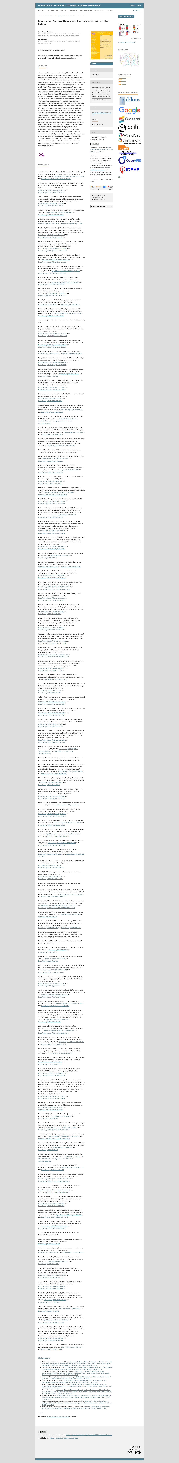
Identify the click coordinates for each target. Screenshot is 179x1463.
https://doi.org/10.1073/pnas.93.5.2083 (50, 1062)
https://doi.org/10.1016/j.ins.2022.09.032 (50, 724)
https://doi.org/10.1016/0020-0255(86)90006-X (62, 843)
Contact (109, 10)
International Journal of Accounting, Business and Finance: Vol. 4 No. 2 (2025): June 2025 (70, 1365)
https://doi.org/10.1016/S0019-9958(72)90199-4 (58, 492)
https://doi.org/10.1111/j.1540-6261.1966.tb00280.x (54, 1190)
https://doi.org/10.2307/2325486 (48, 567)
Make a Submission (126, 16)
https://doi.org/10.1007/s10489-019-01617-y (51, 1286)
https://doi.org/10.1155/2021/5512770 (49, 690)
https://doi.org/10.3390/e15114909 (71, 1347)
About (40, 10)
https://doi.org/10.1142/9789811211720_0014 (52, 641)
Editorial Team (52, 10)
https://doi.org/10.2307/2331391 (69, 374)
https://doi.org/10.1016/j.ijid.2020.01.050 (50, 1338)
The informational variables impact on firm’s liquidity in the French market (88, 1367)
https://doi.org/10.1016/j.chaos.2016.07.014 (51, 501)
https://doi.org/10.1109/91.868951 (69, 1309)
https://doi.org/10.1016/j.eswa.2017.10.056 (51, 190)
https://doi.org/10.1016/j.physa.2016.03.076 (69, 1215)
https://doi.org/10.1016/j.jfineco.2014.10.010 (51, 598)
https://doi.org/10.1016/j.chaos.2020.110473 (51, 1275)
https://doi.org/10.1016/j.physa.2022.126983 (51, 387)
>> (42, 1412)
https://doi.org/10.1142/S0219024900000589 (54, 1226)
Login (139, 5)
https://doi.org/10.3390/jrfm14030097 (51, 611)
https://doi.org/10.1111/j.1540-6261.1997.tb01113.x (61, 834)
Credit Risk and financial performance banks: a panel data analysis (85, 1380)
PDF (94, 64)
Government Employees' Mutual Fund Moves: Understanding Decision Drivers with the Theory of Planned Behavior (73, 1372)
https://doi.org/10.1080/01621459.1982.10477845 (59, 1031)
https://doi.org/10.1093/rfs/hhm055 (71, 410)
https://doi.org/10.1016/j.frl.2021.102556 (50, 203)
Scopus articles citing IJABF (126, 42)
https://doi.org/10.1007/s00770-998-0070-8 (59, 212)
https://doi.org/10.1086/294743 (59, 555)
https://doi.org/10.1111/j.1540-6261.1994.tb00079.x (63, 1136)
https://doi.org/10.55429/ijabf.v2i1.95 (53, 50)
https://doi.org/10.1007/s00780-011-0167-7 (54, 970)
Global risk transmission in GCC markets (89, 1377)
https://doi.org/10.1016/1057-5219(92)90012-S (66, 271)
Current (64, 10)
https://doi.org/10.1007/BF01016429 (49, 1244)
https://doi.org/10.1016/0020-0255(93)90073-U (52, 293)
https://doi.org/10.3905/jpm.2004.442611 (50, 876)
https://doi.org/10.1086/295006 (70, 914)
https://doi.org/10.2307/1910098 (55, 959)
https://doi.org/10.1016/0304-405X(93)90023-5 (52, 575)
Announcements (85, 10)
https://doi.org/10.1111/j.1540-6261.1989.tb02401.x (61, 1127)
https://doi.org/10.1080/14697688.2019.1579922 (69, 176)
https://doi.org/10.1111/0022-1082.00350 (66, 470)
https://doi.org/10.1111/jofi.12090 (48, 224)
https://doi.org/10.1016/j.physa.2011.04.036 (51, 796)
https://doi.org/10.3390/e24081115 (48, 1252)
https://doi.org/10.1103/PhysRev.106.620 (66, 805)
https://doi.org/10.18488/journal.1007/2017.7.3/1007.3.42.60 (58, 905)
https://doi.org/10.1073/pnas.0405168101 (71, 1042)
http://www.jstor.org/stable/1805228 (55, 679)
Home (40, 16)
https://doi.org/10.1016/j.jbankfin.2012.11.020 (56, 260)
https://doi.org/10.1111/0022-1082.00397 (50, 854)
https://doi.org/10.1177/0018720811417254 (51, 740)
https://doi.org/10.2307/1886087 (61, 1116)
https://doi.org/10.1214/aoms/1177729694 (51, 868)
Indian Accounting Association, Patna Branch (64, 1438)
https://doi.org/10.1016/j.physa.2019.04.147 (51, 235)
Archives (73, 10)
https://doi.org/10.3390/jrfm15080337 (71, 894)
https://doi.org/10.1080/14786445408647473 (61, 446)
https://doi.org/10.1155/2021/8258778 (57, 1019)
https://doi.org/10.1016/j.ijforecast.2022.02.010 (52, 333)
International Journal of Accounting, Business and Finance (69, 6)
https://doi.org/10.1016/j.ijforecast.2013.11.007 (52, 248)
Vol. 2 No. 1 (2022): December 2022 (62, 16)
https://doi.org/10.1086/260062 (47, 304)
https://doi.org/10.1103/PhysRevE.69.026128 (67, 823)
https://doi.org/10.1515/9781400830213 (50, 398)
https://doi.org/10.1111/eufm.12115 (74, 432)
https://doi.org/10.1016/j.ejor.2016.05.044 (68, 313)
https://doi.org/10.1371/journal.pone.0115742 (69, 1003)
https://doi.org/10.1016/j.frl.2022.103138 (63, 515)
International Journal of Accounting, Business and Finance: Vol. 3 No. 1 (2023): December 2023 (76, 1374)
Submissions (98, 10)
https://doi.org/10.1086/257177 (57, 950)
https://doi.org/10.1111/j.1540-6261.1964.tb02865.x (54, 1179)
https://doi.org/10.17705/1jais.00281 (55, 1300)
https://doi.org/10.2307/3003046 (62, 1147)
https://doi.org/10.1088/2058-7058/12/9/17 (55, 459)
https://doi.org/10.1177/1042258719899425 (51, 627)
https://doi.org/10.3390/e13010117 (58, 1261)
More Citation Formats (100, 100)
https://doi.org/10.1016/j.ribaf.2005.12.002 (51, 1203)
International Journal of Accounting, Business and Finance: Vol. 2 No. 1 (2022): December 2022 (72, 1369)
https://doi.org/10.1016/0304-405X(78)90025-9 (52, 814)
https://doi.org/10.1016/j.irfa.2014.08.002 (70, 771)
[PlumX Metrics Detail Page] (41, 155)
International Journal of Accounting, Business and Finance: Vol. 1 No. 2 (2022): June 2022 (70, 1382)
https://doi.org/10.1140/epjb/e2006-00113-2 (51, 531)
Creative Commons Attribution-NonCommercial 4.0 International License (101, 149)
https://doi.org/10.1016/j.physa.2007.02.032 (54, 995)
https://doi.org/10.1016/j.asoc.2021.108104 (51, 668)
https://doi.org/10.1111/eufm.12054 (52, 782)
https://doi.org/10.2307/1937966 (48, 928)
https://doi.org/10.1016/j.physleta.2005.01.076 (52, 362)
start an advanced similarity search (58, 1417)
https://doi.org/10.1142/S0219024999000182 (51, 702)
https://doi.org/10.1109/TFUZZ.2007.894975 (51, 1073)
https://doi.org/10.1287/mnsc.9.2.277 (72, 1167)
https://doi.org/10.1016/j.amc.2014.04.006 (55, 1320)
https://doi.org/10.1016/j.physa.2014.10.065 (51, 983)
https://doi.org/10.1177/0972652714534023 (65, 282)
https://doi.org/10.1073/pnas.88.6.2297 (60, 1053)
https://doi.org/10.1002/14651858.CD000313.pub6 (53, 654)
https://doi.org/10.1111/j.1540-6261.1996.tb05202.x (54, 587)
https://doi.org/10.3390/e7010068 (48, 354)
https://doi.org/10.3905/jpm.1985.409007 (50, 1107)
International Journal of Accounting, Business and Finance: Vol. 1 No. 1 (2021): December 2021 (77, 1408)
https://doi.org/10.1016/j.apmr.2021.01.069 (51, 1096)
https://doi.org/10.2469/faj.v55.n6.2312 (50, 481)
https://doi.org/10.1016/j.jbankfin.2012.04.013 (52, 345)
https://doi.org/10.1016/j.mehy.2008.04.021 (51, 546)
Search (137, 10)
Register (132, 5)
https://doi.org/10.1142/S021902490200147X (51, 713)
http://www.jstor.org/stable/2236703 (49, 865)
